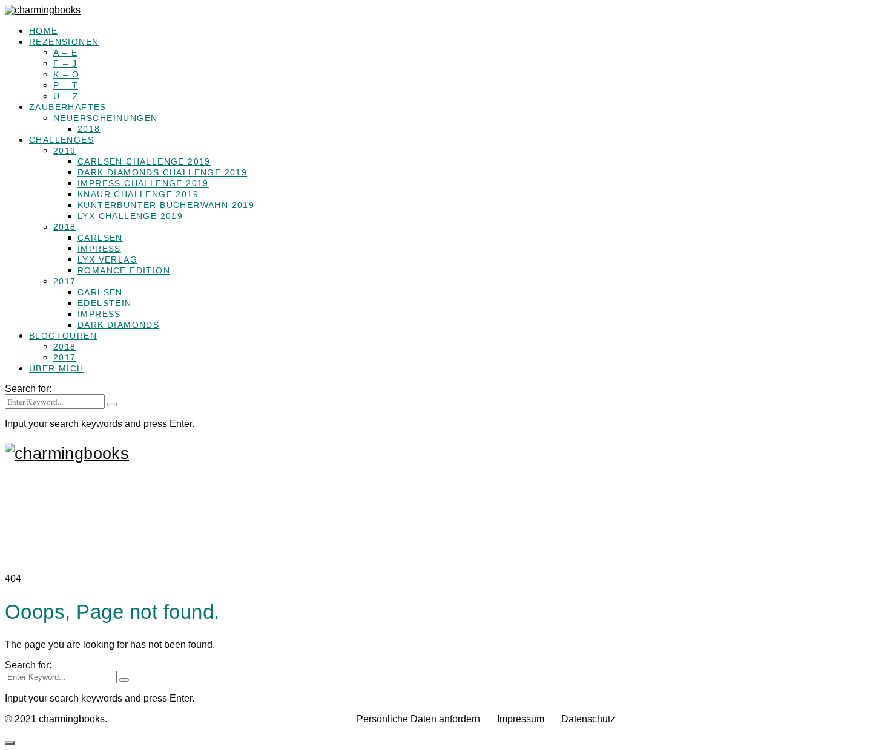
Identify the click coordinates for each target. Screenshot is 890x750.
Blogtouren (63, 336)
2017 (64, 281)
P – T (65, 85)
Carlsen (100, 238)
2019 (64, 150)
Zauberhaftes (68, 107)
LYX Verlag (107, 259)
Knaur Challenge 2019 (138, 194)
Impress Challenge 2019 (143, 183)
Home (43, 31)
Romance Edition (123, 270)
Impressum (520, 719)
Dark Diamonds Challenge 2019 (162, 172)
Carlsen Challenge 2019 (144, 161)
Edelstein (104, 303)
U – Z (66, 96)
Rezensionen (64, 42)
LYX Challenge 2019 (130, 216)
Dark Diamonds (118, 325)
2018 (89, 129)
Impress (99, 248)
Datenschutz (588, 719)
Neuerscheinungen (105, 118)
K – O (66, 74)
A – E (65, 52)
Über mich (56, 368)
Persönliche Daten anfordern (418, 719)
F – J (65, 63)
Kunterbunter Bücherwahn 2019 (165, 205)
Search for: (28, 388)
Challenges (61, 140)
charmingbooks (72, 719)
